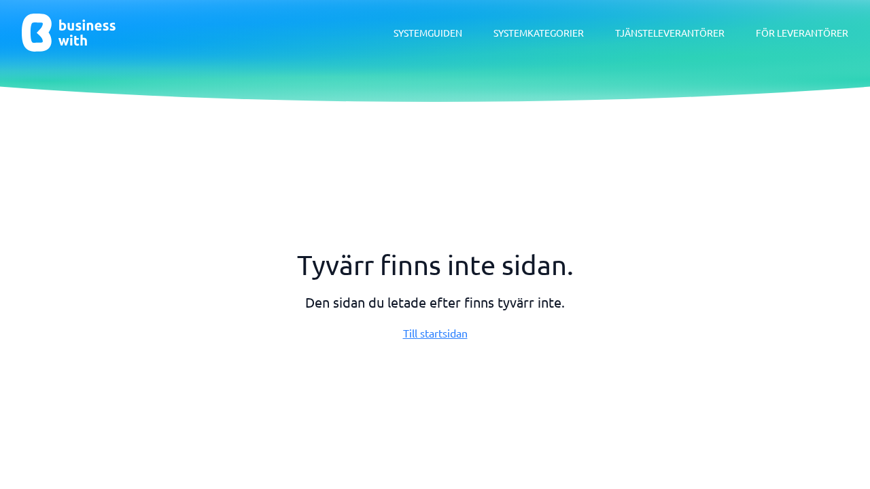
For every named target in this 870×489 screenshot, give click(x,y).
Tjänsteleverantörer (670, 32)
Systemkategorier (538, 32)
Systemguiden (428, 32)
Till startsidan (435, 333)
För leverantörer (802, 32)
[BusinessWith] (69, 33)
